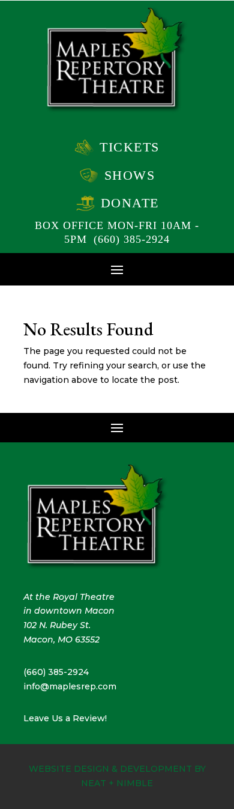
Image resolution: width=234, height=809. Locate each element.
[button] (117, 268)
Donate (130, 202)
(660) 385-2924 (132, 239)
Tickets (130, 146)
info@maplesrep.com (69, 686)
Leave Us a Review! (65, 718)
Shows (129, 175)
